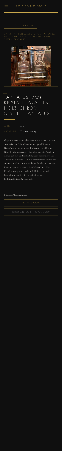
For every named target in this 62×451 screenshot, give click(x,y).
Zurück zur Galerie (20, 25)
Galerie (8, 34)
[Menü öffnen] (6, 6)
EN (54, 6)
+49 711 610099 (31, 202)
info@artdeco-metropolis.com (31, 212)
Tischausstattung (27, 34)
